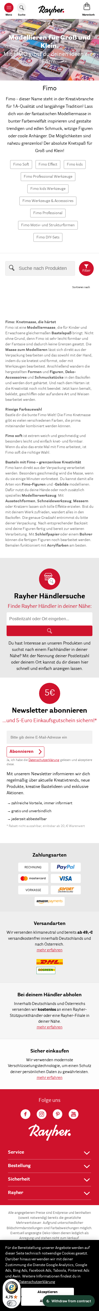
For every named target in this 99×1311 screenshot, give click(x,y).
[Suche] (49, 631)
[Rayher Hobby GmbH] (51, 9)
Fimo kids (75, 164)
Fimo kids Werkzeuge (47, 189)
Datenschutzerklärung (44, 760)
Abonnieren (22, 752)
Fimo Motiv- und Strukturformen (48, 225)
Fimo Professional (48, 213)
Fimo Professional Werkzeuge (48, 176)
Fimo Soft (21, 164)
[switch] (11, 1303)
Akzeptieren (47, 1292)
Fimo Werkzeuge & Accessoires (47, 201)
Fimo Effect (48, 164)
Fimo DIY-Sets (47, 237)
